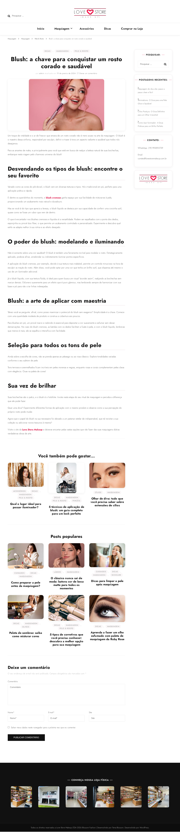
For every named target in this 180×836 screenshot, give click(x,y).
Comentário (13, 681)
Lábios (57, 572)
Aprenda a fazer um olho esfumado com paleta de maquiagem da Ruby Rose (107, 635)
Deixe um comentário (88, 73)
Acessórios (87, 29)
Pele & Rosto (81, 51)
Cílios (98, 492)
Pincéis (76, 500)
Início (40, 29)
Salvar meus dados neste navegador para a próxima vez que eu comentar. (43, 727)
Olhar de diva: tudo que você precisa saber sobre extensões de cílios (107, 502)
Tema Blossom (117, 827)
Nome (11, 712)
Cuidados (19, 573)
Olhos (25, 626)
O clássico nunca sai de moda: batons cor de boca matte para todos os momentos (66, 583)
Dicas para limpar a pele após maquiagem (107, 582)
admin (41, 73)
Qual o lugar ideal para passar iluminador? (25, 505)
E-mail (51, 712)
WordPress (144, 827)
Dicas (107, 29)
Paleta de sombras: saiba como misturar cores (25, 634)
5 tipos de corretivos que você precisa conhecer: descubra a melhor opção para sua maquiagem (66, 640)
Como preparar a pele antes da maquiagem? (25, 584)
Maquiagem (61, 29)
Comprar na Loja (132, 29)
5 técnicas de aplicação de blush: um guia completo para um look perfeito (66, 510)
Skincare (116, 575)
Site (90, 712)
